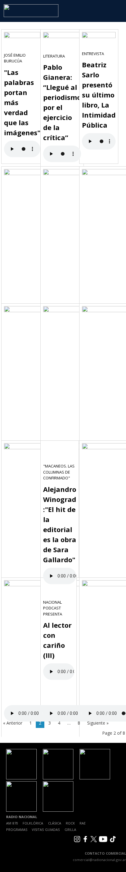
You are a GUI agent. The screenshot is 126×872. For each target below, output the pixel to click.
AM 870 (12, 823)
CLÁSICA (54, 823)
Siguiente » (98, 723)
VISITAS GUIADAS (46, 829)
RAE (83, 823)
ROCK (70, 823)
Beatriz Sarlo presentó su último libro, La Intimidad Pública (99, 94)
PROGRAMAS (16, 829)
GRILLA (70, 829)
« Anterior (12, 723)
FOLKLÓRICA (33, 823)
